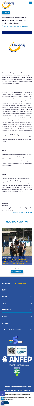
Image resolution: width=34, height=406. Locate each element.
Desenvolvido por (10, 391)
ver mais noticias (16, 272)
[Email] (22, 213)
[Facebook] (24, 213)
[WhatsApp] (29, 213)
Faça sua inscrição (20, 283)
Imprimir (26, 26)
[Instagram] (31, 213)
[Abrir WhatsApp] (29, 401)
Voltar (7, 13)
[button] (2, 393)
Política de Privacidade (17, 398)
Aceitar (5, 403)
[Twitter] (26, 213)
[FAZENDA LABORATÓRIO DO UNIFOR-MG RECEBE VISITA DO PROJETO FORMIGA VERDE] (17, 245)
